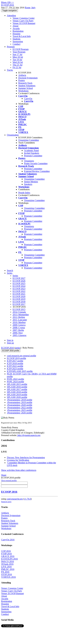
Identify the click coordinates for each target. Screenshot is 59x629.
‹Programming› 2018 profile (19, 400)
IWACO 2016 (7, 561)
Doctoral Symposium (28, 78)
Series (15, 275)
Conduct (16, 44)
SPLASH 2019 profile (17, 394)
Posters (21, 80)
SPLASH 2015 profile (17, 384)
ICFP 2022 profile (15, 366)
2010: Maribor (19, 322)
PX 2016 (5, 572)
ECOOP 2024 (19, 286)
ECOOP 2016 (7, 348)
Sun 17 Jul (17, 54)
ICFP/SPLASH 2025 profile (20, 371)
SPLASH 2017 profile (17, 389)
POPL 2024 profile (15, 381)
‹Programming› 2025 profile (19, 410)
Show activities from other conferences (18, 470)
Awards (16, 28)
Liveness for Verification (18, 460)
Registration (18, 31)
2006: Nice (18, 333)
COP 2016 (6, 551)
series (17, 348)
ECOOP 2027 (19, 278)
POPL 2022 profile (15, 379)
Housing (16, 33)
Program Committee (33, 155)
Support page (6, 502)
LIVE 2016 (6, 566)
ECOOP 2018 (19, 301)
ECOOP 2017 (19, 304)
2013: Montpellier (21, 314)
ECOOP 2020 (19, 296)
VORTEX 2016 (8, 577)
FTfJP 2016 (6, 553)
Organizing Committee (28, 140)
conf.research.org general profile (21, 355)
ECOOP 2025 (19, 283)
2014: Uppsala (19, 312)
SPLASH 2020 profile (17, 397)
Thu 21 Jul (17, 65)
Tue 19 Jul (17, 59)
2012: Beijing (19, 317)
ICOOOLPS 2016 (9, 559)
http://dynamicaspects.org (28, 435)
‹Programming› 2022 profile (19, 407)
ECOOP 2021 (19, 294)
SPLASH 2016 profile (17, 387)
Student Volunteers (26, 85)
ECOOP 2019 (19, 299)
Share (3, 475)
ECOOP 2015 (19, 309)
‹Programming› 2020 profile (19, 405)
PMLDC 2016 (7, 569)
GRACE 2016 (7, 556)
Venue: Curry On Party (23, 20)
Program (11, 46)
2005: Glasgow (19, 335)
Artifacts (22, 75)
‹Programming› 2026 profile (19, 413)
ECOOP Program (20, 49)
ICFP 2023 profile (15, 368)
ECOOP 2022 (19, 291)
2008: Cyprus (19, 327)
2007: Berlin (18, 330)
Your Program (19, 52)
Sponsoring (18, 41)
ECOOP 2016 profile (10, 351)
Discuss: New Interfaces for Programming (26, 457)
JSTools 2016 (7, 564)
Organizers (29, 161)
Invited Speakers (31, 153)
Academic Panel (31, 150)
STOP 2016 (6, 574)
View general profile (9, 480)
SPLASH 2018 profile (17, 392)
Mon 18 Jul (18, 57)
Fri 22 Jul (17, 67)
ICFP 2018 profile (15, 363)
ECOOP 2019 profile (16, 358)
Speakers (28, 184)
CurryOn (28, 98)
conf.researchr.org (15, 499)
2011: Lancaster (20, 320)
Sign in (10, 340)
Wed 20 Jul (18, 62)
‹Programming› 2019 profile (19, 402)
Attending (11, 15)
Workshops (23, 91)
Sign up (10, 343)
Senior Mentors (31, 181)
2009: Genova (19, 325)
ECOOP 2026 (19, 281)
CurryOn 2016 (7, 539)
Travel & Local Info (22, 36)
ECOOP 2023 (19, 288)
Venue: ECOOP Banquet (24, 23)
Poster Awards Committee (36, 163)
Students (16, 39)
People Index (24, 192)
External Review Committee (37, 171)
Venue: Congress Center (24, 18)
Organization (13, 135)
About (15, 26)
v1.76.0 (27, 499)
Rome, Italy (30, 7)
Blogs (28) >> (7, 2)
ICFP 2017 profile (15, 361)
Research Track (25, 83)
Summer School (25, 88)
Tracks (10, 70)
